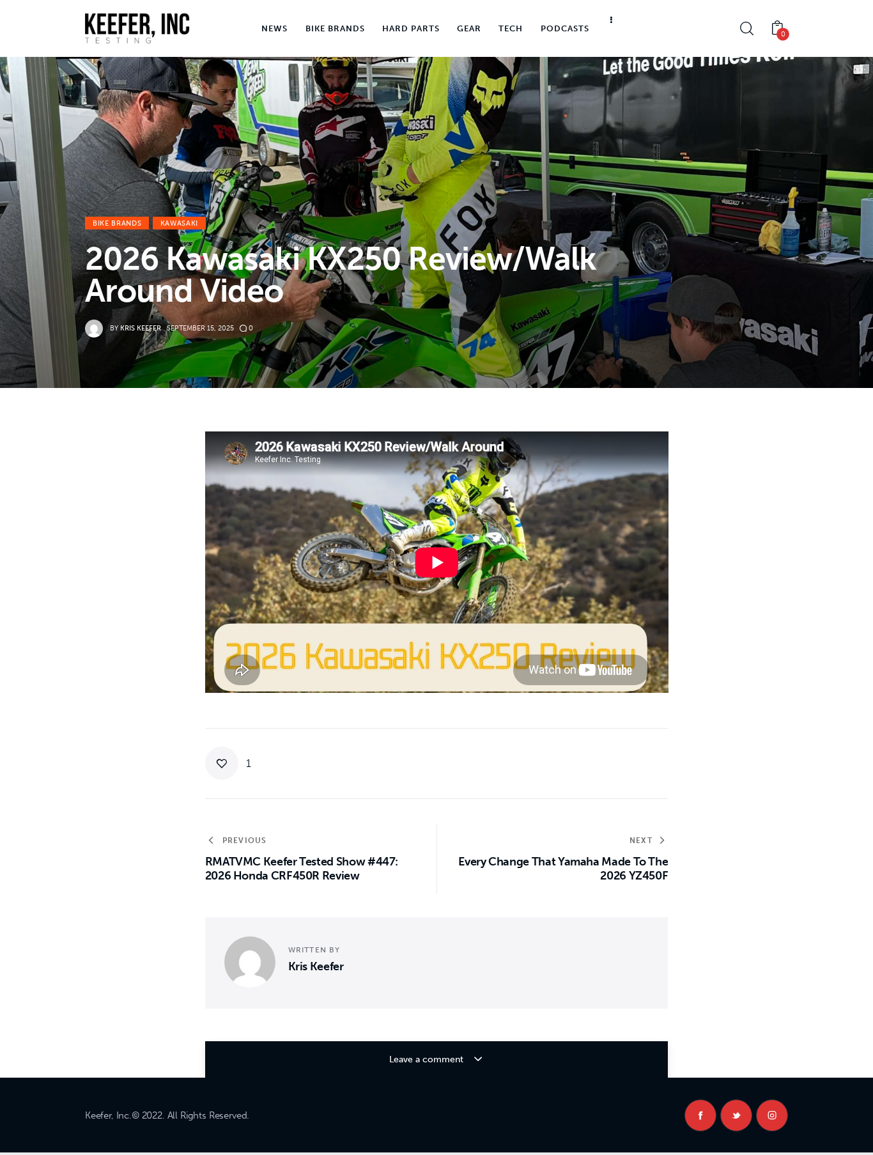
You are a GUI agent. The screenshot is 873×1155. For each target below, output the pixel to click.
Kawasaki (179, 223)
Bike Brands (117, 223)
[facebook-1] (700, 1115)
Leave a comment (427, 1059)
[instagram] (772, 1115)
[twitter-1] (736, 1115)
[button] (228, 763)
